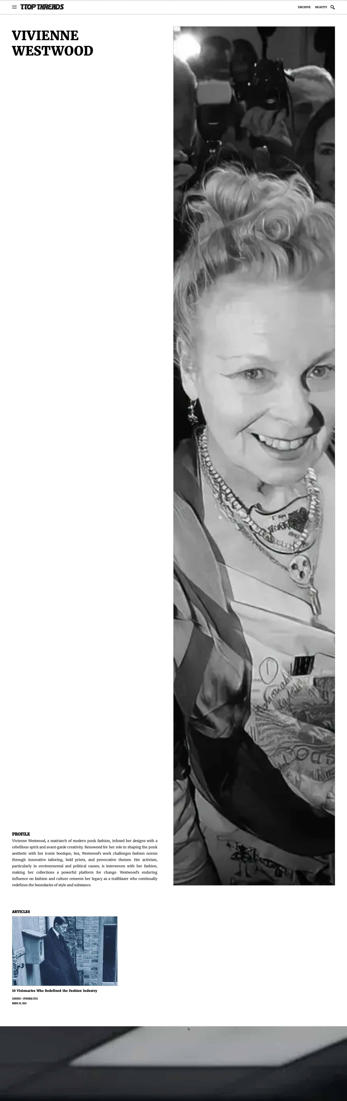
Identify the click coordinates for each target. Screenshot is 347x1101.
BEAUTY (321, 7)
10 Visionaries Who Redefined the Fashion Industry (54, 991)
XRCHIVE (304, 7)
